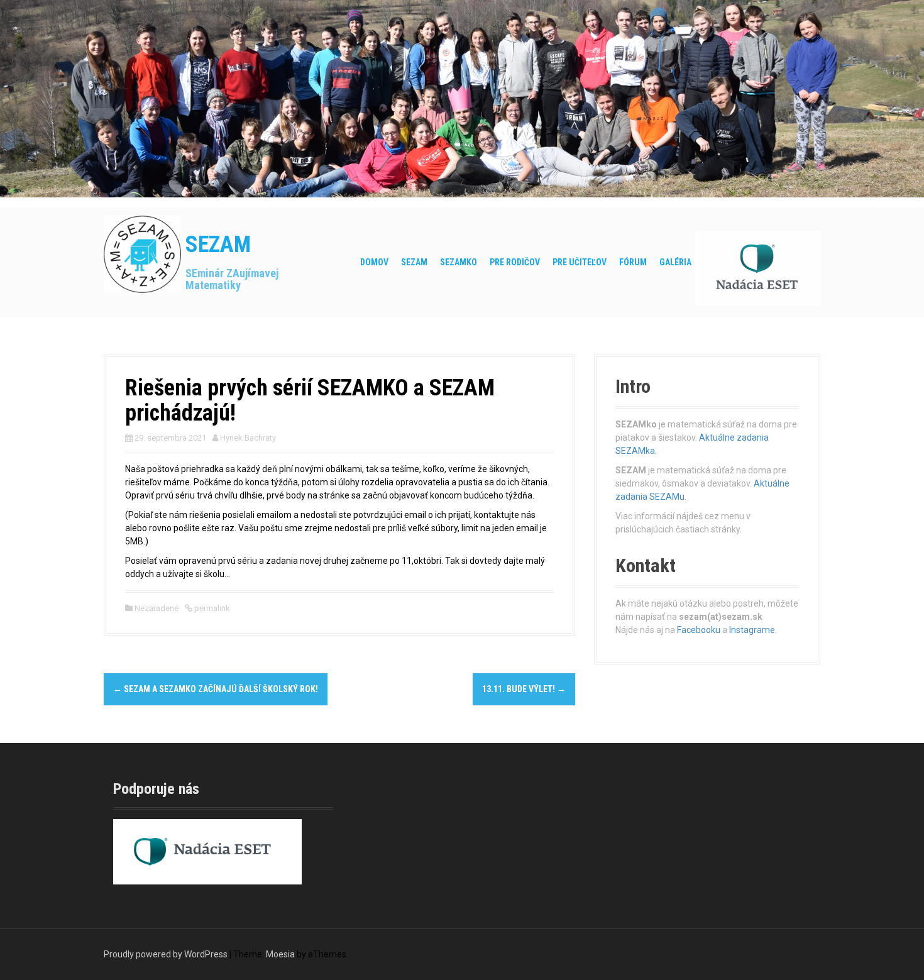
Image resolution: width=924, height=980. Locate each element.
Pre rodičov (515, 262)
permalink (211, 608)
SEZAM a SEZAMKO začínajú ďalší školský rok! (215, 689)
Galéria (675, 262)
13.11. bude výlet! (524, 689)
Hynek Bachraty (248, 438)
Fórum (633, 262)
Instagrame (752, 630)
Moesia (280, 954)
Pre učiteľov (580, 262)
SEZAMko (458, 262)
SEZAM (218, 244)
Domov (374, 262)
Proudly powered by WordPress (166, 954)
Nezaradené (157, 608)
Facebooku (698, 630)
